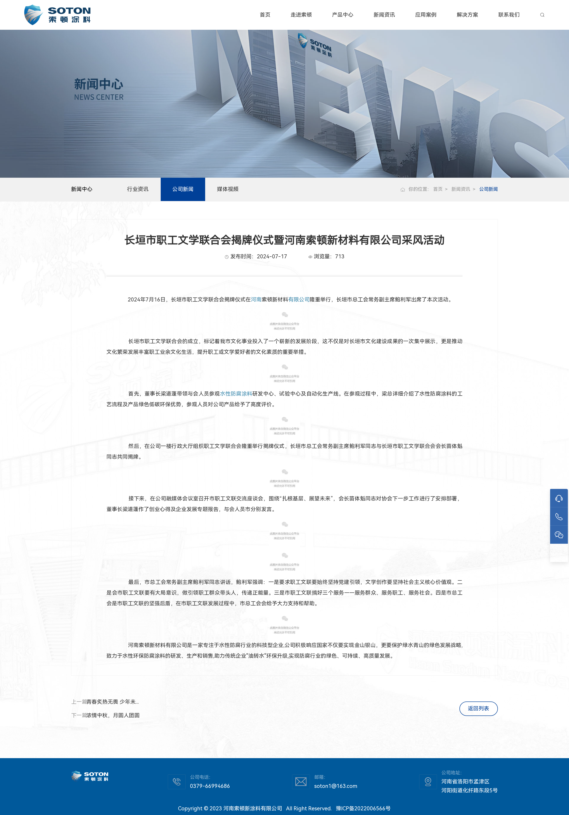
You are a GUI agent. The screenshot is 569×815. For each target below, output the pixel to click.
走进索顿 (301, 15)
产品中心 (342, 15)
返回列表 (478, 708)
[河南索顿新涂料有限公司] (57, 14)
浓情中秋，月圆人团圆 (113, 715)
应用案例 (426, 15)
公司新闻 (183, 189)
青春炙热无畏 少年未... (112, 702)
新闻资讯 (384, 15)
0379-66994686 (210, 786)
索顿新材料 (275, 300)
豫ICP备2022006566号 (363, 808)
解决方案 (467, 15)
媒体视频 (227, 189)
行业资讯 (137, 189)
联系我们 (509, 15)
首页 (265, 15)
